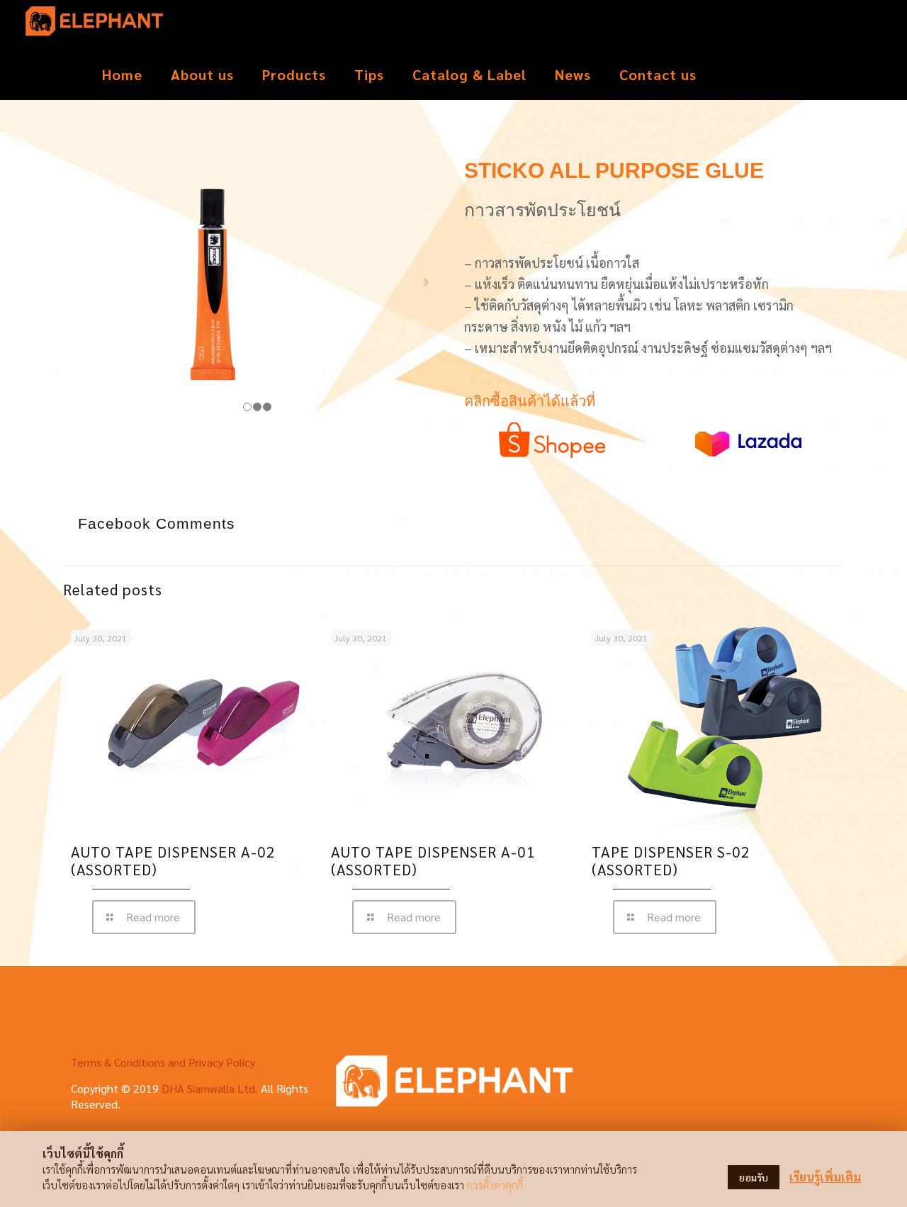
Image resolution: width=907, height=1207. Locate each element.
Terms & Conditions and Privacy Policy (163, 1062)
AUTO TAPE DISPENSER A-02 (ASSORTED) (173, 860)
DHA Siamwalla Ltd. (210, 1088)
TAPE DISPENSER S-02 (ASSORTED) (671, 860)
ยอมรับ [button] (753, 1177)
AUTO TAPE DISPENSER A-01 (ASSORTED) (433, 860)
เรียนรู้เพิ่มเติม (825, 1176)
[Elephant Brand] (94, 25)
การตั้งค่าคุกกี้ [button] (495, 1184)
